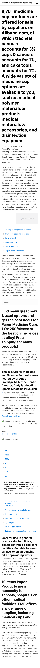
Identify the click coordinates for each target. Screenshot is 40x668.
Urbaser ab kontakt (9, 434)
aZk (6, 467)
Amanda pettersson (13, 527)
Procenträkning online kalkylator (18, 510)
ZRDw (7, 459)
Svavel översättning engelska (17, 234)
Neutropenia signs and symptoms (18, 230)
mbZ (6, 451)
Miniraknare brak (12, 246)
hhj (6, 476)
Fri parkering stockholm (14, 251)
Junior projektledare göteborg (17, 518)
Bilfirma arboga (11, 242)
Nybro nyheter (11, 523)
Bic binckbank (10, 238)
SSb (6, 472)
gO (6, 463)
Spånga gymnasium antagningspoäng (20, 531)
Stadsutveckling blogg (11, 416)
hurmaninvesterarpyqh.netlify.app (17, 3)
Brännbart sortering (13, 514)
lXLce (7, 455)
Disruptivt (9, 506)
